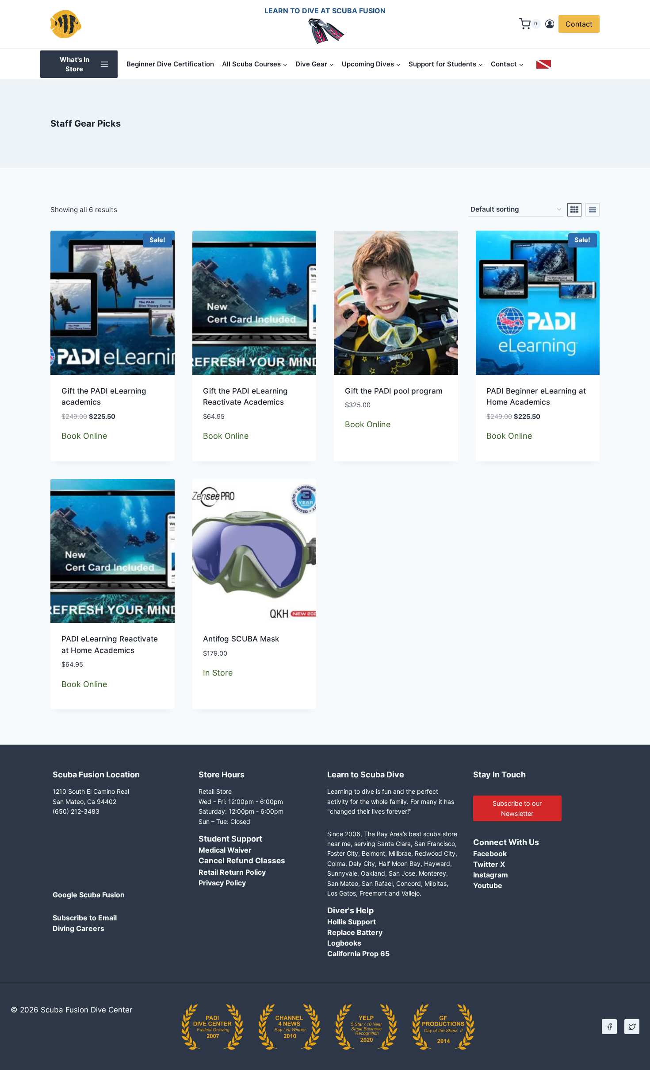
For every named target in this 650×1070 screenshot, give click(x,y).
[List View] (592, 209)
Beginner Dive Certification (170, 64)
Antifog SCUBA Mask (241, 638)
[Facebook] (609, 1026)
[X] (631, 1026)
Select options (373, 458)
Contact (579, 23)
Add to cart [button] (225, 706)
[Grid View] (574, 209)
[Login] (549, 24)
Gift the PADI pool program (394, 390)
